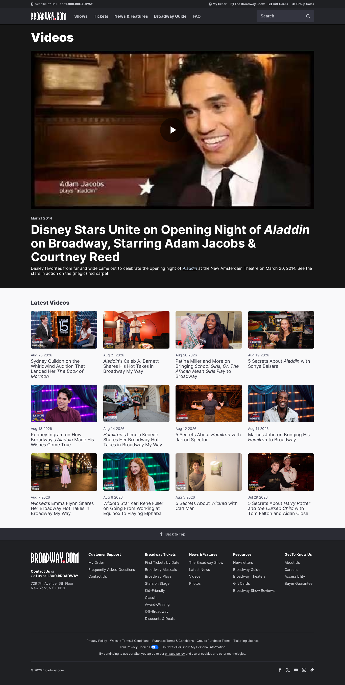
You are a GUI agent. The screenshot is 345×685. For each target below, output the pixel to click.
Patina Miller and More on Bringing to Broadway (207, 368)
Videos (194, 576)
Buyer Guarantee (298, 583)
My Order (220, 4)
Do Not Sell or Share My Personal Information (193, 647)
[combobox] (285, 16)
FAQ (197, 16)
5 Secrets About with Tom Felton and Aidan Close (279, 508)
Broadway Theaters (249, 576)
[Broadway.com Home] (48, 16)
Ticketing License (246, 641)
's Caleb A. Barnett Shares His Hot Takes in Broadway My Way (131, 366)
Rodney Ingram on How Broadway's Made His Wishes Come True (62, 439)
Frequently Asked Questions (111, 569)
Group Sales (305, 4)
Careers (291, 569)
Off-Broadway (156, 611)
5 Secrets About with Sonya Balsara (279, 363)
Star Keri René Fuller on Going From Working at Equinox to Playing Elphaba (133, 508)
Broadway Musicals (161, 569)
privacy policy (175, 653)
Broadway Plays (158, 576)
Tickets (101, 16)
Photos (195, 583)
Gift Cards (280, 4)
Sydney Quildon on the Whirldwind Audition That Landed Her (58, 368)
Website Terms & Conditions (129, 641)
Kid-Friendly (155, 590)
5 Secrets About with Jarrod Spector (208, 437)
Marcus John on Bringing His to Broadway (279, 437)
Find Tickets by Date (162, 562)
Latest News (199, 569)
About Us (292, 562)
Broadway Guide (170, 16)
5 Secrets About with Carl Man (207, 506)
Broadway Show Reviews (254, 590)
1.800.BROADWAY (64, 4)
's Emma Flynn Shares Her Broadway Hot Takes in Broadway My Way (62, 508)
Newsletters (243, 562)
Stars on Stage (157, 583)
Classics (151, 597)
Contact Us (40, 571)
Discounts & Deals (160, 618)
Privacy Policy (97, 641)
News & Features (131, 16)
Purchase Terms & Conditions (173, 641)
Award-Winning (157, 604)
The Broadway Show (250, 4)
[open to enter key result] (308, 16)
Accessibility (295, 576)
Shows (81, 16)
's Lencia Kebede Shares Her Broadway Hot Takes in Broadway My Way (132, 439)
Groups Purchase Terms (213, 641)
